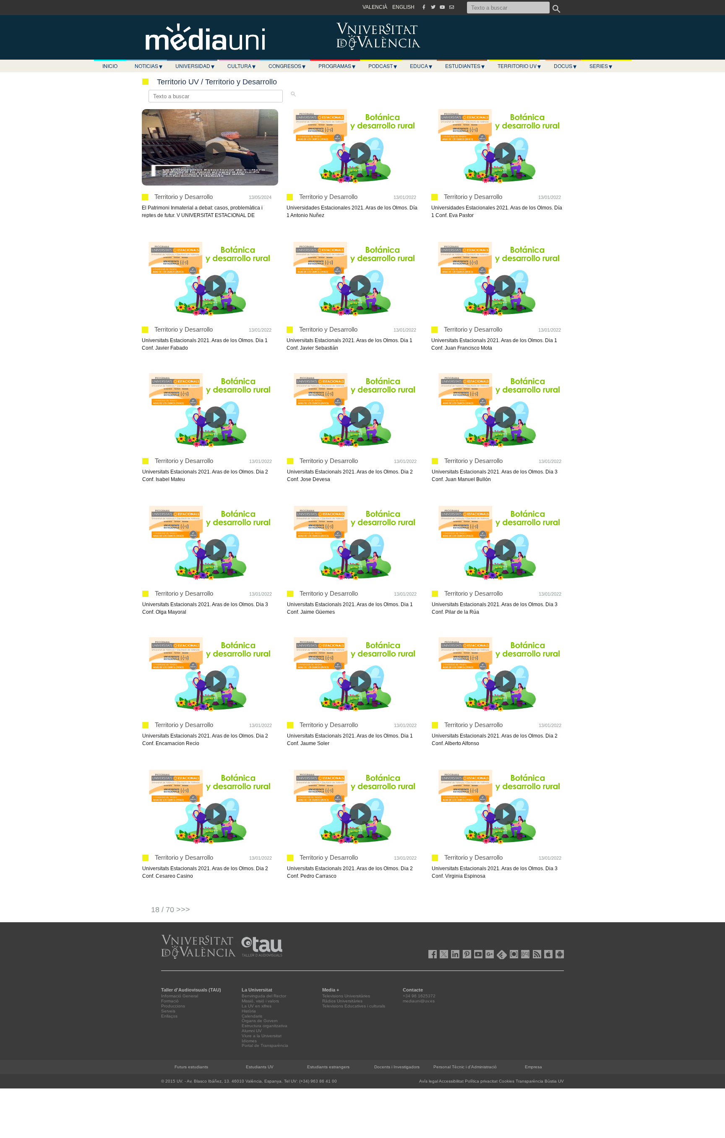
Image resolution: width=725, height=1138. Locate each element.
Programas (336, 66)
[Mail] (451, 7)
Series (600, 66)
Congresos (287, 66)
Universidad (194, 66)
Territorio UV (519, 66)
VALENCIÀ (374, 7)
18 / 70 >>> (170, 909)
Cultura (241, 66)
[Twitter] (433, 7)
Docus (565, 66)
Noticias (148, 66)
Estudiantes (465, 66)
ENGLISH (403, 7)
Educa (421, 66)
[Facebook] (424, 7)
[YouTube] (442, 7)
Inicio (109, 65)
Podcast (382, 66)
